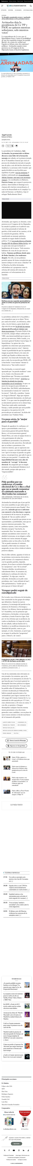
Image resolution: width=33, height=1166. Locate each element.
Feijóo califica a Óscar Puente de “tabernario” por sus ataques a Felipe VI (20, 792)
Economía (18, 10)
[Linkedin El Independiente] (23, 1150)
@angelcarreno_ (6, 139)
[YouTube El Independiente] (14, 1150)
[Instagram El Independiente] (19, 1150)
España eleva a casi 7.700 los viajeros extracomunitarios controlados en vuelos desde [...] (19, 888)
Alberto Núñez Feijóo (9, 722)
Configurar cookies (22, 1159)
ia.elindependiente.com (9, 1129)
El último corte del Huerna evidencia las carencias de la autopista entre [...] (18, 913)
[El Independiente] (16, 6)
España (10, 10)
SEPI (3, 1089)
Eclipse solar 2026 (7, 1086)
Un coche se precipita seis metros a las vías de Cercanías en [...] (18, 879)
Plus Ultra (5, 1091)
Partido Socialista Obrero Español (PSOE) (15, 730)
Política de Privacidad (9, 1155)
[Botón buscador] (31, 6)
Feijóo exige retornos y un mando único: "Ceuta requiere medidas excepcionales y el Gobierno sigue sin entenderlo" (20, 781)
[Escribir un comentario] (16, 146)
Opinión (3, 10)
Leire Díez (5, 1102)
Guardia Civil (5, 1099)
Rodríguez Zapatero (7, 1094)
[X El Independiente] (4, 1150)
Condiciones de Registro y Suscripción (16, 1157)
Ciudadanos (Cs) (22, 722)
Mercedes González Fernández (10, 1104)
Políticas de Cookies (11, 1159)
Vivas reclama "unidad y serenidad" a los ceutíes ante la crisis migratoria (19, 905)
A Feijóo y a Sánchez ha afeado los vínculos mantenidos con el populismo (15, 381)
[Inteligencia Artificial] (9, 1125)
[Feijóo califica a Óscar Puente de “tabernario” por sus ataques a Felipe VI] (6, 793)
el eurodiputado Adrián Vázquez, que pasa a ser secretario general (16, 177)
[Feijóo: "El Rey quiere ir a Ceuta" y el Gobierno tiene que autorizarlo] (6, 759)
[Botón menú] (2, 6)
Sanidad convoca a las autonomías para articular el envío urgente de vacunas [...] (18, 896)
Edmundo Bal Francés (9, 725)
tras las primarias (21, 172)
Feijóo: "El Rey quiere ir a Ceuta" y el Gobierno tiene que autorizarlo (21, 759)
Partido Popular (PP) (9, 727)
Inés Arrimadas (22, 725)
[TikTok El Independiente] (28, 1150)
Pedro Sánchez (7, 733)
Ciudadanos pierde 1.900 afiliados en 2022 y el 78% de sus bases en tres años (16, 660)
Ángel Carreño (7, 135)
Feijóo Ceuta (20, 1)
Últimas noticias (12, 1)
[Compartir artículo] (3, 146)
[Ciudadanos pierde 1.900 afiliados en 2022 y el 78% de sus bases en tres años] (16, 648)
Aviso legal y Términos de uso (22, 1155)
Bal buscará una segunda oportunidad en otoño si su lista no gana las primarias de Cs (16, 302)
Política (16, 733)
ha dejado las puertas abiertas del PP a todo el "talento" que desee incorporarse (16, 328)
